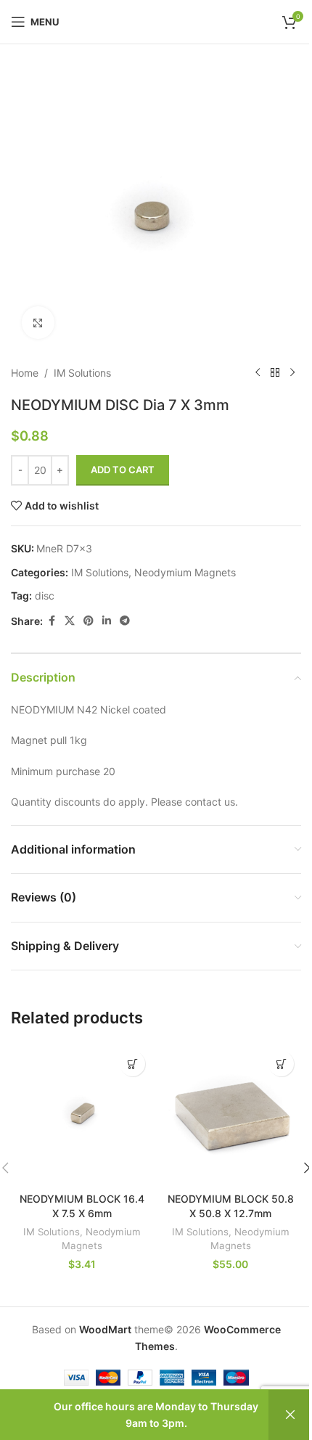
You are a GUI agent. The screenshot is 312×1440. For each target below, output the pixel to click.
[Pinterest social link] (88, 621)
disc (44, 595)
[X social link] (69, 621)
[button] (132, 1063)
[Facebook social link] (51, 621)
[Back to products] (275, 373)
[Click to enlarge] (38, 322)
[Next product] (292, 373)
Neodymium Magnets (185, 572)
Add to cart (123, 469)
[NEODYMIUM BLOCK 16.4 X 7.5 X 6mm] (81, 1114)
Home (24, 373)
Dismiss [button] (290, 1415)
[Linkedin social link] (106, 621)
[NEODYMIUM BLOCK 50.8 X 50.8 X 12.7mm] (230, 1114)
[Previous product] (257, 373)
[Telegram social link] (124, 621)
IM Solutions (82, 373)
